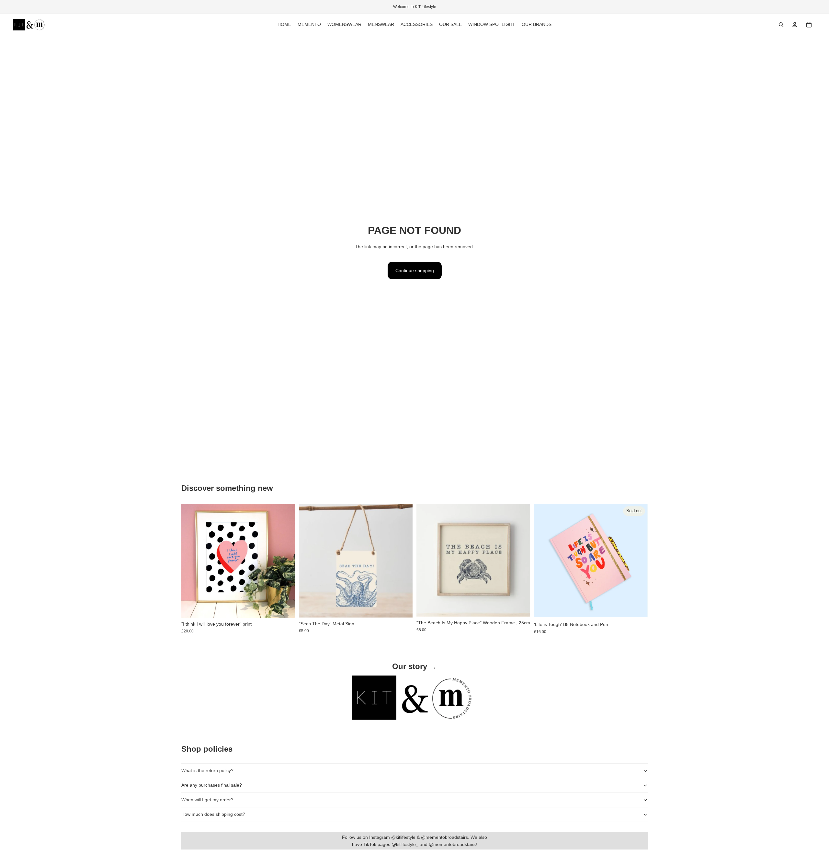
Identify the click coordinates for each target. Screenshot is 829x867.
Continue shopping (414, 270)
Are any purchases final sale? (211, 785)
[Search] (781, 24)
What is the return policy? (207, 770)
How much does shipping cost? (213, 814)
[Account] (795, 24)
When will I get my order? (207, 799)
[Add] (285, 608)
